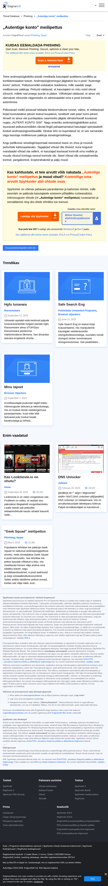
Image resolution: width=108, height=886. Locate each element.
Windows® (68, 229)
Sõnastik (42, 798)
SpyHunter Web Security (14, 794)
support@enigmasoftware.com (15, 713)
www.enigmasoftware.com (33, 695)
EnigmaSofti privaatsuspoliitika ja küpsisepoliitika (78, 821)
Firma (6, 806)
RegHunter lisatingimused (29, 849)
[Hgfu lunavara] (27, 286)
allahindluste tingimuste (73, 741)
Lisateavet (38, 881)
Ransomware (12, 310)
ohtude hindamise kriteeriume (54, 762)
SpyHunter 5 (80, 786)
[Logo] (12, 5)
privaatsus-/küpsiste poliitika (16, 662)
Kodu (5, 846)
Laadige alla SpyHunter (35, 216)
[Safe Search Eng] (81, 286)
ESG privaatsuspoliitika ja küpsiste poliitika (75, 825)
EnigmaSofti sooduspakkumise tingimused (75, 829)
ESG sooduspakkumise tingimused (72, 833)
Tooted (7, 780)
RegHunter (80, 798)
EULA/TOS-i (32, 741)
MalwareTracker (46, 790)
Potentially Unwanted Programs (77, 310)
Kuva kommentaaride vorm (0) (21, 248)
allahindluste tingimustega (40, 662)
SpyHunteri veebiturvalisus (86, 794)
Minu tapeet (13, 387)
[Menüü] (101, 5)
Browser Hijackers (69, 314)
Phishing (28, 16)
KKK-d (27, 638)
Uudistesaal (8, 813)
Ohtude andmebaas (48, 786)
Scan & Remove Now (50, 60)
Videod (42, 794)
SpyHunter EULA (64, 813)
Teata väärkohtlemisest (13, 825)
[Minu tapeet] (27, 369)
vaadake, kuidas (93, 662)
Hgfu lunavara (15, 304)
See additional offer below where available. (25, 53)
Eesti (96, 5)
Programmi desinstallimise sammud (26, 846)
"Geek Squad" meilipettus (25, 531)
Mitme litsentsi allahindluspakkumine (77, 218)
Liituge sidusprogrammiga (14, 817)
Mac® (80, 229)
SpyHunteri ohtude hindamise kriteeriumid (62, 846)
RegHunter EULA (64, 817)
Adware (62, 483)
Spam (44, 35)
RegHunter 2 (8, 790)
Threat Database (11, 16)
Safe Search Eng (71, 304)
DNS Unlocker (69, 477)
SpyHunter (7, 786)
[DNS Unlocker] (81, 459)
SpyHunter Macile (83, 790)
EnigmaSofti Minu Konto (62, 713)
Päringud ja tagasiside (12, 821)
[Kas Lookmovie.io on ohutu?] (27, 459)
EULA (47, 53)
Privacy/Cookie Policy (65, 53)
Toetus (79, 780)
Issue (7, 487)
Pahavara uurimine (50, 780)
